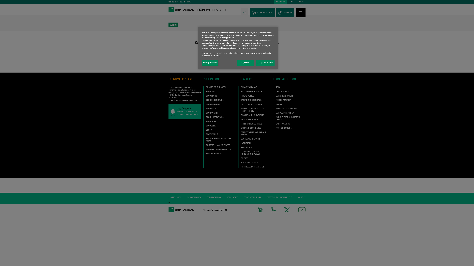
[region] (238, 48)
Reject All (245, 63)
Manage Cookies (210, 63)
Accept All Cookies (265, 63)
